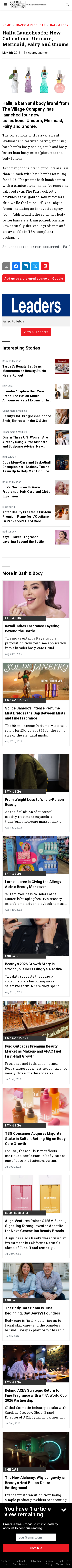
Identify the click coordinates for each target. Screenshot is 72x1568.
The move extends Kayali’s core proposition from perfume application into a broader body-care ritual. (35, 643)
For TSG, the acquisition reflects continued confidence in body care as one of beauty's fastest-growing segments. (35, 1156)
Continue (36, 1548)
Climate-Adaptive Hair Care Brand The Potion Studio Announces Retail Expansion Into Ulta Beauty (27, 396)
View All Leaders (36, 332)
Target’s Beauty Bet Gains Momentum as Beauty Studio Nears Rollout (24, 371)
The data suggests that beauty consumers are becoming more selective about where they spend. (33, 981)
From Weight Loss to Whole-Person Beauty (34, 802)
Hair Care (7, 386)
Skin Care (11, 956)
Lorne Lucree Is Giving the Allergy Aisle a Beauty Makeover (33, 884)
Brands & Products (30, 25)
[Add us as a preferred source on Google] (45, 266)
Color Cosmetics (17, 1212)
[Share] (16, 266)
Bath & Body (59, 25)
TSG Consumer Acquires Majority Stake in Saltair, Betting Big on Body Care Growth (35, 1138)
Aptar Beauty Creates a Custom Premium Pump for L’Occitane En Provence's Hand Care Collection (26, 516)
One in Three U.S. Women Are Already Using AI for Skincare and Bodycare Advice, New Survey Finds (25, 442)
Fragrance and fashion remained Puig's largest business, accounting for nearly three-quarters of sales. (36, 1068)
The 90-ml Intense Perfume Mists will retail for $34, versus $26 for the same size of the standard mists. (36, 730)
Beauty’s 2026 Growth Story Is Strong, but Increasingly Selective (33, 966)
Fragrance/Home (16, 700)
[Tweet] (35, 266)
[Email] (6, 266)
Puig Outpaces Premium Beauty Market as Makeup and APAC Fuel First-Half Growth (33, 1051)
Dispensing (8, 506)
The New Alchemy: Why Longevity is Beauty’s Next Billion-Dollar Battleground (35, 1482)
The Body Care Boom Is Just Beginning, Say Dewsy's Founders (32, 1310)
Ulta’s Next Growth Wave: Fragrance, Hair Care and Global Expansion (26, 491)
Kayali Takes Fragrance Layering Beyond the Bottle (23, 539)
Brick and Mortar (11, 361)
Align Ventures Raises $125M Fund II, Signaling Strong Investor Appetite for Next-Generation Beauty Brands (36, 1226)
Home (6, 25)
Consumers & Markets (14, 410)
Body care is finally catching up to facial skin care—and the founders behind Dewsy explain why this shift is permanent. (35, 1325)
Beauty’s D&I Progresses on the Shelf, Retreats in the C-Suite (26, 418)
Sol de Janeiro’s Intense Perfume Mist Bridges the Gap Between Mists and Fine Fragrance (35, 713)
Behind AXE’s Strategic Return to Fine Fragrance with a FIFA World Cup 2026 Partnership (36, 1395)
